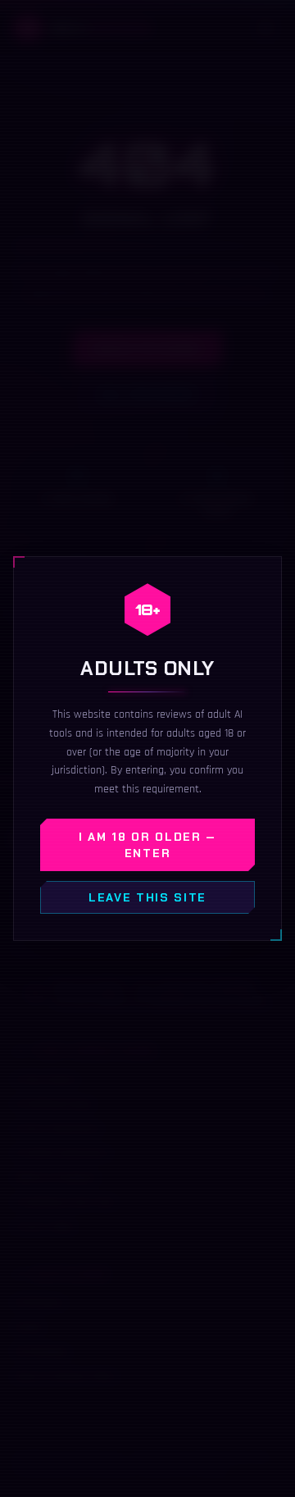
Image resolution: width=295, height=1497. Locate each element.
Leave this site (147, 897)
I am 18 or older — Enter (147, 844)
